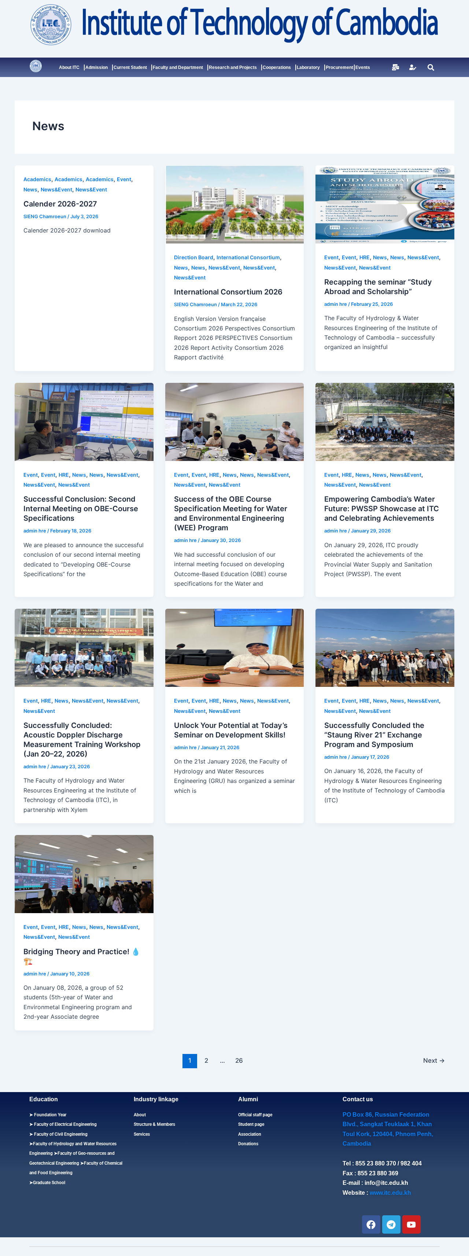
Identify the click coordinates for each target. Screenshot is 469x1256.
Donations (248, 1143)
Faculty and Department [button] (178, 67)
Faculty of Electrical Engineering (65, 1124)
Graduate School (49, 1182)
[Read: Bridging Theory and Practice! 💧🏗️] (84, 873)
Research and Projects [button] (233, 67)
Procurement (339, 67)
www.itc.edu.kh (390, 1193)
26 (239, 1060)
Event (124, 179)
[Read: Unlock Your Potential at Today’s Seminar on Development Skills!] (234, 647)
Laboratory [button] (308, 67)
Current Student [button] (130, 67)
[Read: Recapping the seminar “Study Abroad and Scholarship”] (384, 204)
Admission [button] (96, 67)
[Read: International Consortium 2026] (234, 204)
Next (434, 1060)
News (30, 189)
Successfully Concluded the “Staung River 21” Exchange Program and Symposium (374, 735)
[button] (431, 67)
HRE (364, 257)
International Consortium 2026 (228, 292)
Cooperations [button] (277, 67)
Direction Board (193, 257)
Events (362, 67)
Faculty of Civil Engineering (60, 1134)
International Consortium (248, 257)
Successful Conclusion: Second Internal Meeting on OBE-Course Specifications (80, 509)
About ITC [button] (69, 67)
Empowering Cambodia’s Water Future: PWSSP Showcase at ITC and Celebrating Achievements (381, 509)
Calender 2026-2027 (60, 203)
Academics (37, 179)
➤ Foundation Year (47, 1114)
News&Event (56, 189)
